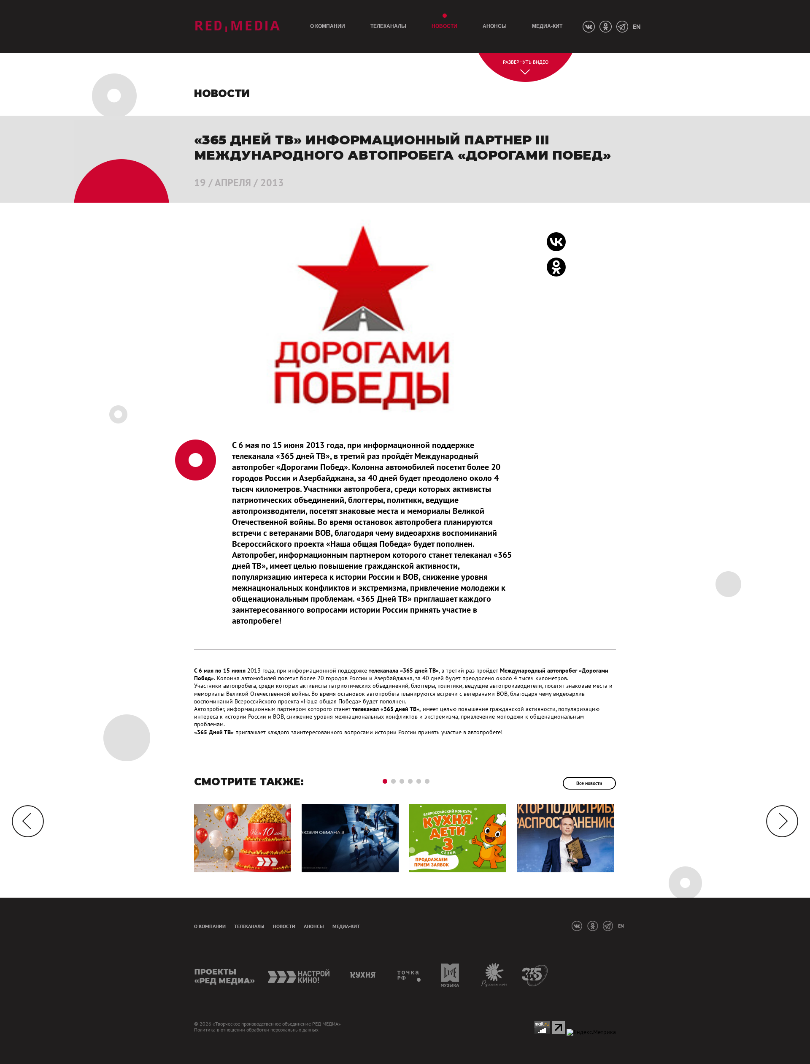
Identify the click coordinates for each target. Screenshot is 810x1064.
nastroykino (299, 975)
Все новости (589, 783)
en (636, 26)
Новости (444, 26)
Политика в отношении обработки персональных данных (256, 1030)
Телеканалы (388, 26)
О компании (327, 26)
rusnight (494, 975)
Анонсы (495, 26)
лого (237, 26)
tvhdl (409, 975)
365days (535, 975)
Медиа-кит (547, 26)
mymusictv (450, 975)
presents (224, 975)
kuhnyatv (364, 975)
